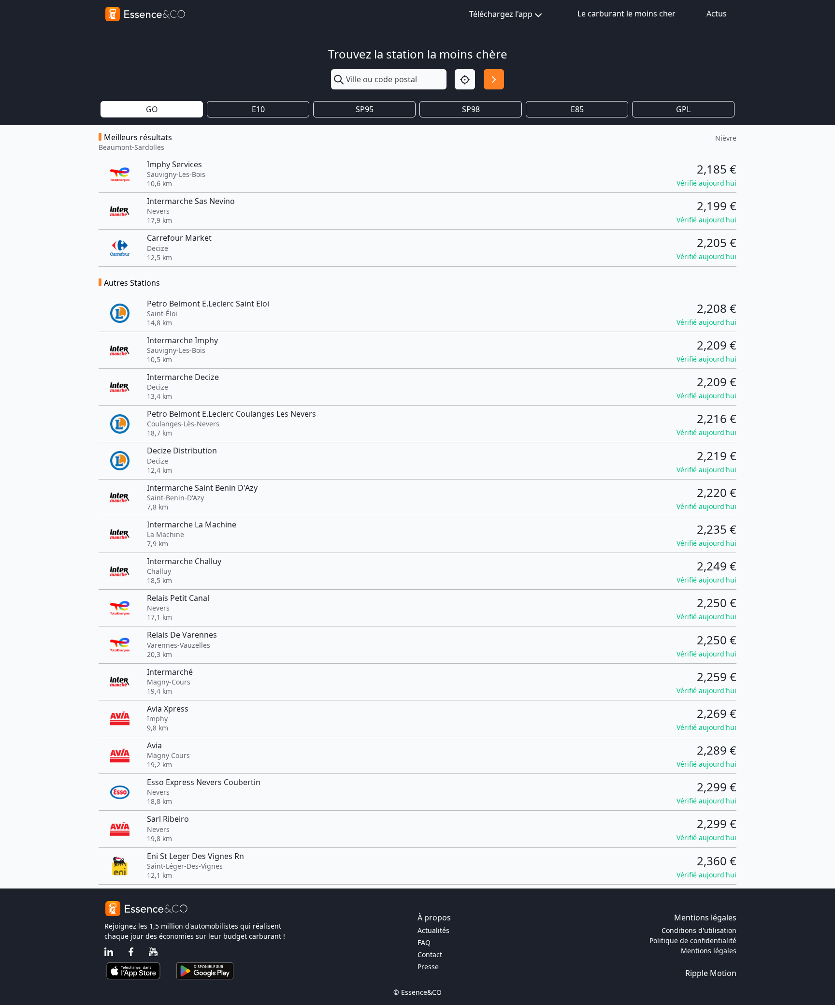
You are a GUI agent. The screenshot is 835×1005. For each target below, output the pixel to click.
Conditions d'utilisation (699, 930)
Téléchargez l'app (501, 14)
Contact (430, 954)
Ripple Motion (710, 973)
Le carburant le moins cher (626, 13)
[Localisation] (465, 79)
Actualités (433, 930)
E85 (577, 109)
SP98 (471, 109)
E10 (258, 109)
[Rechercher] (494, 79)
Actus (716, 13)
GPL (683, 109)
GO (152, 109)
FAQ (424, 942)
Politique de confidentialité (692, 940)
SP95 (365, 109)
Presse (428, 966)
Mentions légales (708, 950)
